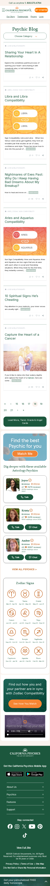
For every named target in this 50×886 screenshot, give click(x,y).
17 (29, 403)
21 (11, 410)
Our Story (11, 16)
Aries (9, 211)
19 (41, 403)
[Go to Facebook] (10, 826)
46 (32, 199)
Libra (9, 90)
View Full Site (24, 848)
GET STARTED (41, 10)
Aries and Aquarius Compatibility (19, 219)
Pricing (34, 16)
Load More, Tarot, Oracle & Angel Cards (25, 421)
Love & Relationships (16, 46)
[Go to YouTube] (32, 826)
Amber (26, 541)
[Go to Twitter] (24, 826)
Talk (25, 497)
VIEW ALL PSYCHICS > (24, 569)
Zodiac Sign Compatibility (24, 90)
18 (35, 403)
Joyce (25, 480)
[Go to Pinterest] (40, 826)
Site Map (40, 864)
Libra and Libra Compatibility (16, 98)
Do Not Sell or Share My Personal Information (25, 868)
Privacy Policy (12, 864)
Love (41, 16)
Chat (33, 527)
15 (17, 403)
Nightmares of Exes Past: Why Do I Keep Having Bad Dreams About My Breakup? (24, 180)
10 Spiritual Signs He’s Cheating (21, 297)
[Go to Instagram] (17, 826)
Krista (25, 510)
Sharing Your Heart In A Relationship (22, 54)
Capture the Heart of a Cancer (22, 336)
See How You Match (25, 703)
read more (9, 71)
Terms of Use (27, 864)
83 (32, 387)
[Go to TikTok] (25, 835)
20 (5, 410)
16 (23, 403)
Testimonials (22, 16)
